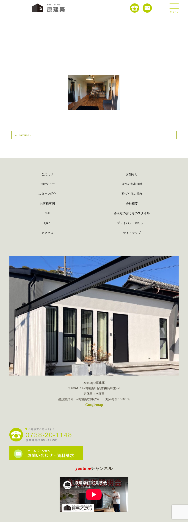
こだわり (47, 174)
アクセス (47, 233)
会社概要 (132, 203)
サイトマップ (132, 233)
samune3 (24, 135)
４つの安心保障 (132, 184)
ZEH (47, 213)
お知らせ (132, 174)
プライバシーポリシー (132, 223)
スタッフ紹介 (47, 193)
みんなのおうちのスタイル (132, 213)
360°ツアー (47, 184)
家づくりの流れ (132, 193)
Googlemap (94, 405)
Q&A (47, 223)
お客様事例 (47, 203)
